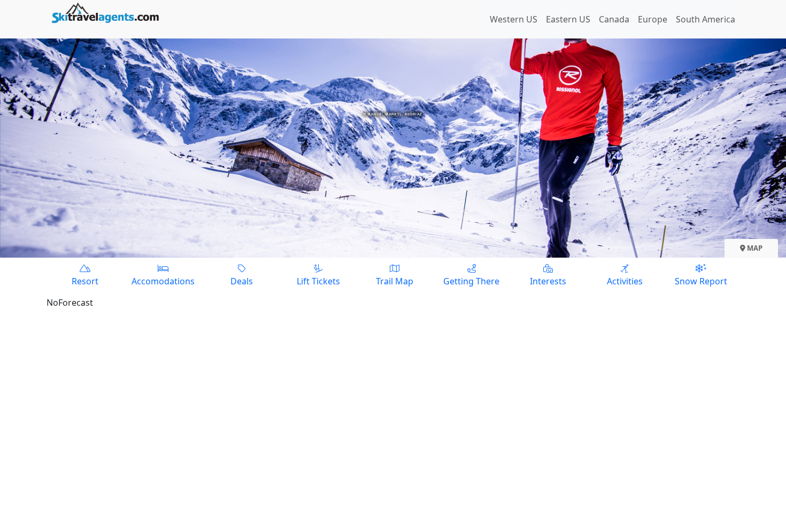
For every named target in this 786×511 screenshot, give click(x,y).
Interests (548, 281)
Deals (241, 281)
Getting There (471, 281)
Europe (652, 19)
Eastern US (568, 19)
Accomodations (163, 281)
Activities (625, 281)
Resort (85, 281)
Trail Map (394, 281)
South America (705, 19)
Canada (614, 19)
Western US (513, 19)
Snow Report (701, 281)
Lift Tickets (318, 281)
